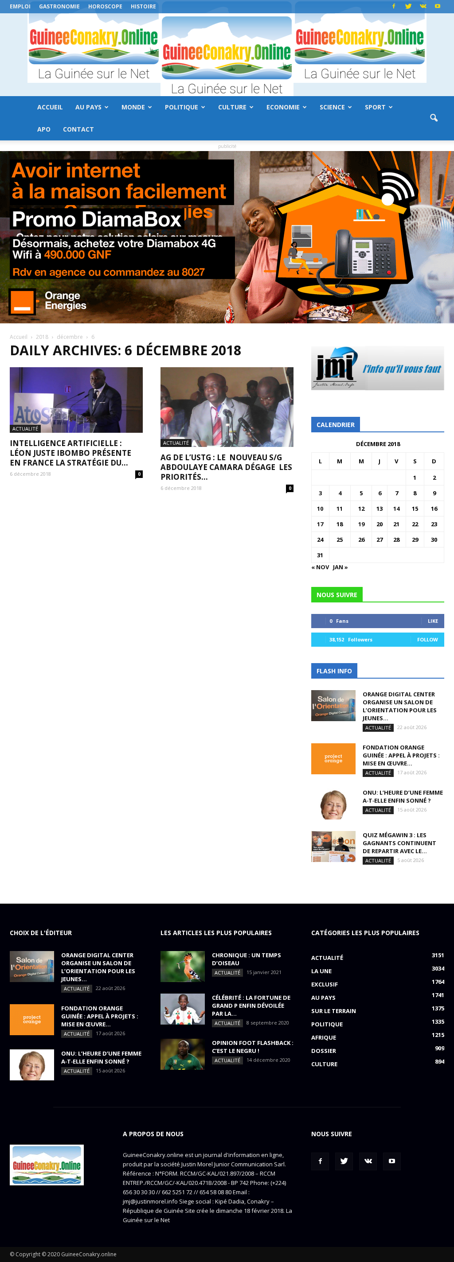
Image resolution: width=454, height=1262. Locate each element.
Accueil (50, 107)
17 (320, 524)
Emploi (20, 6)
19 (361, 524)
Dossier (323, 1051)
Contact (78, 129)
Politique (181, 107)
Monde (133, 107)
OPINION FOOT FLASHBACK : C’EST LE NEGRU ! (253, 1047)
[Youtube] (437, 6)
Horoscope (105, 6)
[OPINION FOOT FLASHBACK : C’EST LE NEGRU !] (182, 1054)
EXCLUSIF (324, 984)
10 (320, 509)
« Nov (320, 567)
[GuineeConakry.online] (227, 54)
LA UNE (321, 971)
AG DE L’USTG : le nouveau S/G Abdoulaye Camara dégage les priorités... (226, 467)
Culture (232, 107)
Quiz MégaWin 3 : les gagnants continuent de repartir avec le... (399, 843)
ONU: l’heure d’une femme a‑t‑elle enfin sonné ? (403, 796)
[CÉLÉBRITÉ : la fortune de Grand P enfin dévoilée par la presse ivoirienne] (182, 1009)
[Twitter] (408, 6)
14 (396, 509)
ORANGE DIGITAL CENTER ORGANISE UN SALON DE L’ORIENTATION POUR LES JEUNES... (400, 706)
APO (44, 129)
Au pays (88, 107)
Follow (427, 639)
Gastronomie (59, 6)
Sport (375, 107)
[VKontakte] (423, 6)
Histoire (143, 6)
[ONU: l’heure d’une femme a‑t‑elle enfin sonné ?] (333, 803)
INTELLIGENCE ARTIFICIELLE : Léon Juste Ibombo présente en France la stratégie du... (70, 453)
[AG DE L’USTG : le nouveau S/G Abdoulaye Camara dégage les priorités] (227, 407)
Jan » (340, 567)
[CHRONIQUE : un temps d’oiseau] (182, 966)
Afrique (323, 1037)
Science (332, 107)
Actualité (25, 428)
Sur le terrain (333, 1011)
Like (433, 620)
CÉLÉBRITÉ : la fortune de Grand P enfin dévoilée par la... (251, 1005)
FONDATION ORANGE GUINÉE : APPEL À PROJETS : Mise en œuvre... (401, 755)
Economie (283, 107)
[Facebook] (393, 6)
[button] (433, 118)
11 (340, 509)
